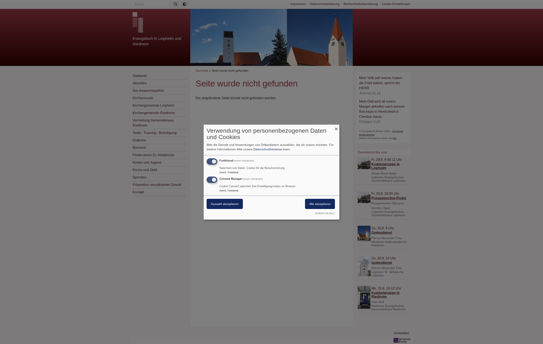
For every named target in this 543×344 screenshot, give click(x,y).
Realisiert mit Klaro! (325, 213)
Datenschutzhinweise (267, 149)
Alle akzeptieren (320, 204)
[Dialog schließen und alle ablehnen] (336, 127)
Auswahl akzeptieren (225, 204)
